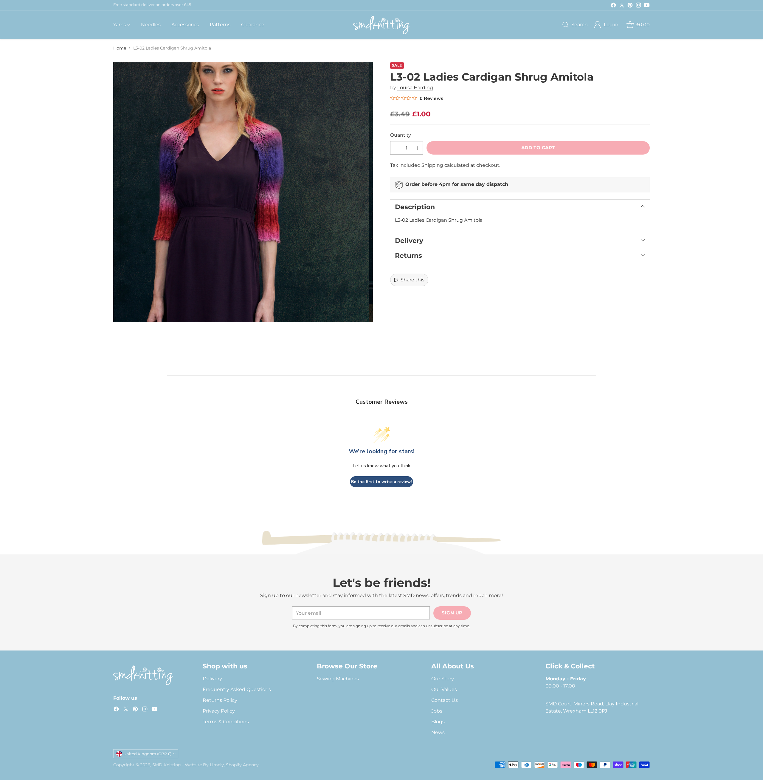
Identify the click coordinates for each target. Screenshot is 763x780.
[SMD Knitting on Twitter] (622, 6)
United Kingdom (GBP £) (147, 753)
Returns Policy (220, 700)
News (438, 732)
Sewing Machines (338, 679)
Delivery (212, 679)
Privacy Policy (219, 711)
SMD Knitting (166, 764)
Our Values (444, 689)
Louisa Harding (415, 87)
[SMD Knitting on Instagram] (638, 6)
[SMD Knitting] (381, 24)
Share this (412, 280)
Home (119, 48)
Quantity (400, 135)
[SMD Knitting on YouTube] (647, 6)
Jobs (436, 711)
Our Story (442, 679)
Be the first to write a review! (381, 482)
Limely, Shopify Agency (234, 764)
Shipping (432, 165)
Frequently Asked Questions (237, 689)
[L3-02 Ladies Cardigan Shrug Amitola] (243, 192)
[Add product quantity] (417, 147)
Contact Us (444, 700)
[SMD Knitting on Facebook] (613, 6)
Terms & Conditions (226, 721)
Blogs (438, 721)
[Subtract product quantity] (395, 147)
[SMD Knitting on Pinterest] (630, 6)
